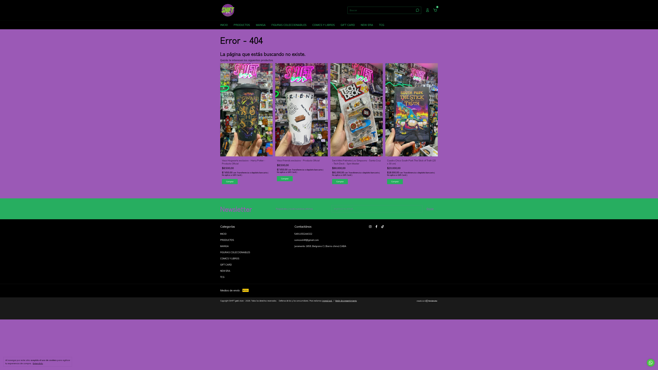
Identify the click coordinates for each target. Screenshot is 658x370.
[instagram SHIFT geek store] (370, 226)
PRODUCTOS (242, 25)
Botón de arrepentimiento (346, 301)
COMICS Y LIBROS (323, 25)
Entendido (38, 363)
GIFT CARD (348, 25)
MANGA (261, 25)
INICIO (224, 25)
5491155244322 (303, 233)
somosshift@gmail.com (306, 240)
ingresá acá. (327, 301)
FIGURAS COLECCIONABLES (289, 25)
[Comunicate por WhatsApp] (651, 363)
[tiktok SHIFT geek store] (382, 226)
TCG (381, 25)
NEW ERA (367, 25)
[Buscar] (417, 10)
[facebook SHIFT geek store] (376, 226)
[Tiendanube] (427, 301)
